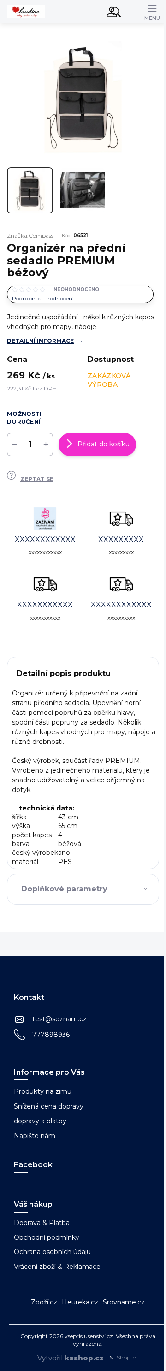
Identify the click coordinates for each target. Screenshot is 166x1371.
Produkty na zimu (42, 1091)
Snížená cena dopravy (48, 1106)
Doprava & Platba (42, 1223)
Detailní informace (40, 340)
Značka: (30, 235)
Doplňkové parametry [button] (64, 888)
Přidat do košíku (103, 444)
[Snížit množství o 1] (14, 444)
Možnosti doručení (24, 417)
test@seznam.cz (59, 1019)
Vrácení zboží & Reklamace (57, 1266)
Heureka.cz (80, 1302)
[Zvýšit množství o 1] (46, 444)
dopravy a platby (40, 1121)
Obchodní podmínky (46, 1237)
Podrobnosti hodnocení (43, 298)
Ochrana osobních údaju (52, 1252)
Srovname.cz (124, 1302)
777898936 (51, 1034)
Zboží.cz (44, 1302)
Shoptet (127, 1357)
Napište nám (34, 1136)
